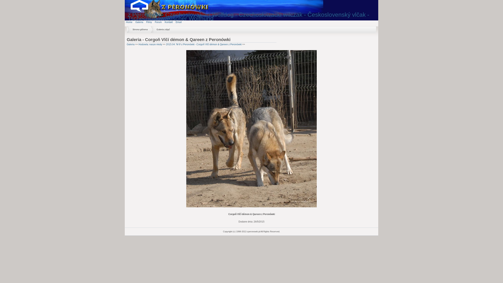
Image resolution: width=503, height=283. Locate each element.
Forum (158, 22)
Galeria (139, 22)
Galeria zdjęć (163, 29)
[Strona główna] (142, 10)
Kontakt (169, 22)
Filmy (149, 22)
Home (129, 22)
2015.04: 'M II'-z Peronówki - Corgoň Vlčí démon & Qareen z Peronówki (204, 44)
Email (179, 22)
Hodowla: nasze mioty (150, 44)
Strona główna (140, 29)
